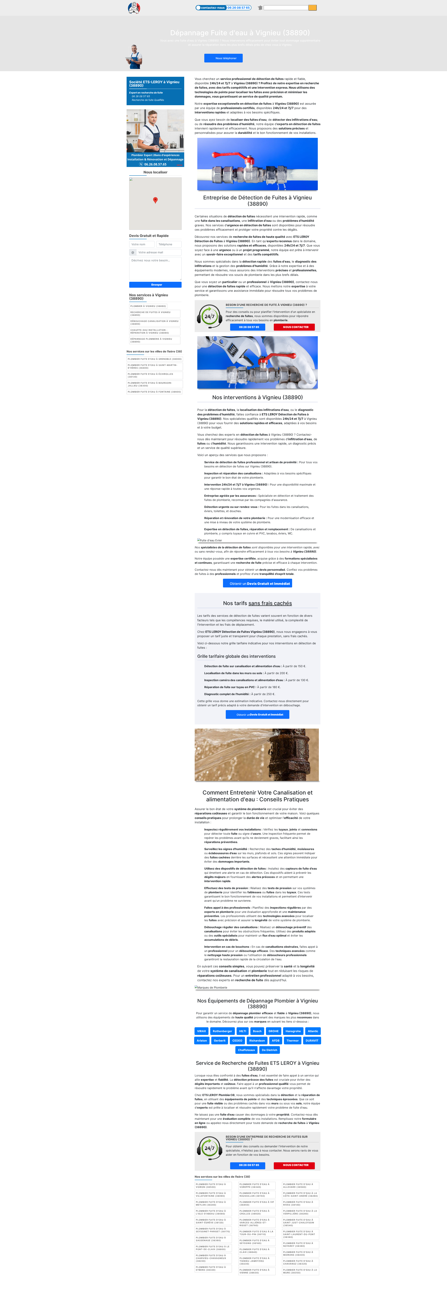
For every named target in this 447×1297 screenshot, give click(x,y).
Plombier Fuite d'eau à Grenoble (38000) (155, 359)
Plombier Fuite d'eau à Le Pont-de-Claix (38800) (212, 1248)
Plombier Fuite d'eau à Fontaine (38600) (154, 392)
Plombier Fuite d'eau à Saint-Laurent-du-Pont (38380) (299, 1234)
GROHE (274, 1031)
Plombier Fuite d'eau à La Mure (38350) (300, 1271)
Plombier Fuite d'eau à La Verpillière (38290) (300, 1212)
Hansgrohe (293, 1031)
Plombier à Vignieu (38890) (148, 306)
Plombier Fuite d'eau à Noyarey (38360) (298, 1244)
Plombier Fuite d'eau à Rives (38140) (298, 1203)
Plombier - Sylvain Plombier (199, 1291)
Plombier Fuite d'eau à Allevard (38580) (298, 1185)
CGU (225, 1287)
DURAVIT (312, 1040)
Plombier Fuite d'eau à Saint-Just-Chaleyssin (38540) (298, 1222)
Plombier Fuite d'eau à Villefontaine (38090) (211, 1194)
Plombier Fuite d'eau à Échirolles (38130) (150, 375)
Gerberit (219, 1040)
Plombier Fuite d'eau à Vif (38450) (257, 1203)
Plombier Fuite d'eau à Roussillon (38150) (255, 1194)
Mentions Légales (207, 1287)
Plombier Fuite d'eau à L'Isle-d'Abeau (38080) (211, 1212)
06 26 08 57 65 (239, 7)
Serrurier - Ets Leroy (233, 1291)
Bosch (257, 1031)
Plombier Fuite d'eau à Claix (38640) (255, 1250)
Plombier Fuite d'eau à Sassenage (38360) (211, 1239)
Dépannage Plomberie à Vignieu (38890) (151, 340)
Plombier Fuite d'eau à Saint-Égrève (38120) (211, 1221)
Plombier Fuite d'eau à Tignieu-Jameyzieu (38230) (255, 1261)
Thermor (293, 1040)
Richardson (257, 1040)
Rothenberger (222, 1031)
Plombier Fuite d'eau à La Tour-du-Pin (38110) (256, 1233)
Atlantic (313, 1031)
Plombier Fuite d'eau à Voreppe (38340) (255, 1185)
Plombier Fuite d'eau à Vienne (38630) (255, 1271)
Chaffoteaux (246, 1050)
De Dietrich (269, 1050)
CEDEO (237, 1040)
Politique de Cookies (244, 1287)
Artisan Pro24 (258, 1291)
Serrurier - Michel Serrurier (287, 1291)
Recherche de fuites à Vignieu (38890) (150, 313)
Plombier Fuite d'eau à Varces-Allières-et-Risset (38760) (255, 1222)
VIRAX (201, 1031)
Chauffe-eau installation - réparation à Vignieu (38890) (149, 331)
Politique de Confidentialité (279, 1287)
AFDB (276, 1040)
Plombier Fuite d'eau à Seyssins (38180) (255, 1241)
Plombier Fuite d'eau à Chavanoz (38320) (298, 1262)
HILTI (242, 1031)
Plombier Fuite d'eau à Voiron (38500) (211, 1185)
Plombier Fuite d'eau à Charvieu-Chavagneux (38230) (211, 1258)
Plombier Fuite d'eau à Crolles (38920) (255, 1212)
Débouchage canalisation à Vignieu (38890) (154, 322)
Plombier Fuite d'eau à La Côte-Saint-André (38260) (300, 1194)
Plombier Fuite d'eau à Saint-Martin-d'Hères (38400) (153, 366)
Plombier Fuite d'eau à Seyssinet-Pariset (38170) (213, 1230)
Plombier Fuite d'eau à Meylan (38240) (211, 1203)
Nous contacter (296, 327)
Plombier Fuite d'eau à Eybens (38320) (211, 1268)
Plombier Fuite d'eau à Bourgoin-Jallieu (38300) (150, 384)
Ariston (202, 1040)
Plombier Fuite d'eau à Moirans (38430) (298, 1253)
